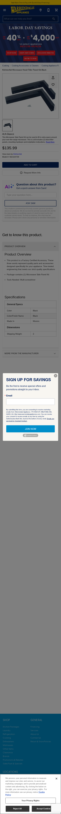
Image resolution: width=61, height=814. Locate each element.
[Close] (56, 778)
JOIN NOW (30, 428)
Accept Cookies (44, 809)
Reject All (17, 809)
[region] (30, 794)
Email (9, 395)
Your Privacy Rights (30, 801)
